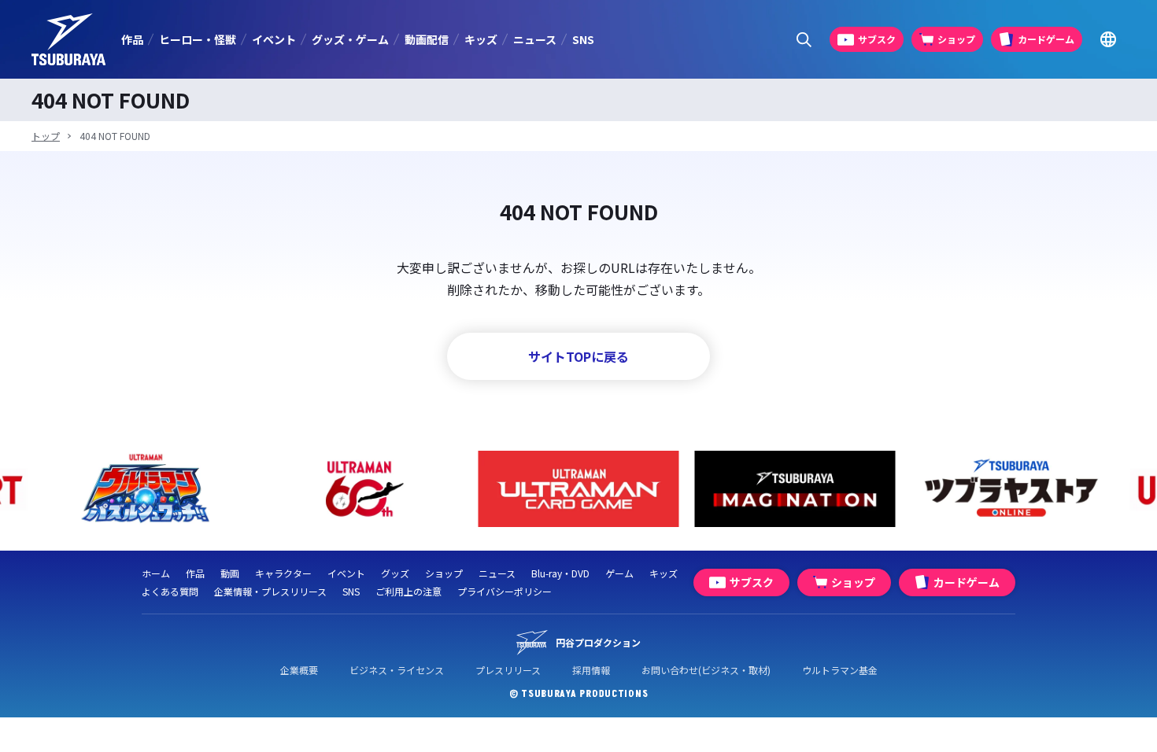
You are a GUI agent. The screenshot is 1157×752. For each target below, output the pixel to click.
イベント (274, 39)
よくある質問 (170, 591)
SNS (583, 39)
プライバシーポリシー (504, 591)
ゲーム (619, 573)
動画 (229, 573)
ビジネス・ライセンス (396, 669)
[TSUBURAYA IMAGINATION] (795, 489)
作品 (132, 39)
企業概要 (299, 669)
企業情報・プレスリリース (270, 591)
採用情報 (591, 669)
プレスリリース (508, 669)
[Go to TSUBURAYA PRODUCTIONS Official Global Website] (1108, 39)
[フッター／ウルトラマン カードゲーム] (579, 489)
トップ (45, 135)
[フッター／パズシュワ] (146, 489)
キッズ (480, 39)
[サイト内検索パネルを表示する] (804, 39)
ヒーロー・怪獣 (197, 39)
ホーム (156, 573)
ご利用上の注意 (408, 591)
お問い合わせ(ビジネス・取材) (706, 669)
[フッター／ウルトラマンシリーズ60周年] (362, 489)
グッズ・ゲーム (350, 39)
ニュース (534, 39)
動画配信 (427, 39)
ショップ (444, 573)
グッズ (395, 573)
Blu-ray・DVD (560, 573)
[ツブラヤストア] (1011, 489)
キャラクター (283, 573)
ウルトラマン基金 (840, 669)
